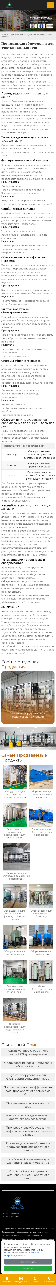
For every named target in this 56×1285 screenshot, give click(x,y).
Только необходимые (28, 1262)
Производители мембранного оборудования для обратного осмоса (28, 1147)
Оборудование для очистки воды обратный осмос (28, 1064)
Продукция (21, 1280)
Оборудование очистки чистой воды (28, 1105)
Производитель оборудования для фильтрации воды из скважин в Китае (28, 1131)
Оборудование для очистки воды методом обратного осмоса (28, 1228)
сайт (32, 487)
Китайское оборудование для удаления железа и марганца (28, 1161)
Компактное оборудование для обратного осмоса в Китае (28, 1117)
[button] (49, 697)
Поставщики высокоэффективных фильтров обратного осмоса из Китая (28, 1091)
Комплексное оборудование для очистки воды (22, 1236)
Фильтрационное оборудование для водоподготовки (25, 1232)
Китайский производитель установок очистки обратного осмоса (28, 1175)
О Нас (35, 1280)
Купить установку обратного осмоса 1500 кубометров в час (28, 1052)
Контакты (49, 1280)
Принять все (28, 1268)
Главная (5, 35)
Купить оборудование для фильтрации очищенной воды (28, 1076)
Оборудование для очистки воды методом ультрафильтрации (28, 1239)
